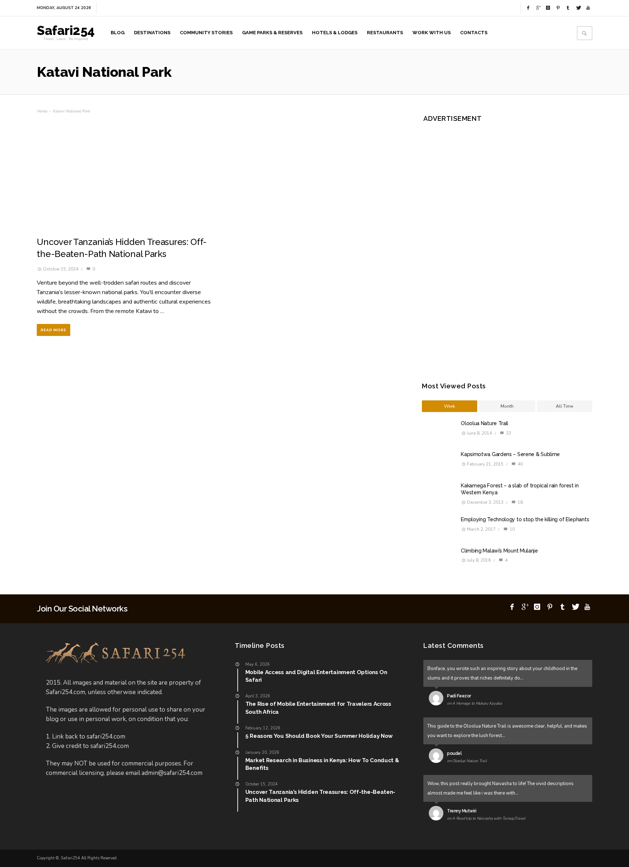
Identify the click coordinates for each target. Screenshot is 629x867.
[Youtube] (588, 8)
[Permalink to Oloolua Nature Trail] (438, 757)
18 (520, 502)
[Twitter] (578, 8)
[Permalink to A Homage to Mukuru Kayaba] (438, 699)
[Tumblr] (568, 8)
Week (449, 406)
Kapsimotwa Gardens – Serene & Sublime (510, 454)
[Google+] (538, 8)
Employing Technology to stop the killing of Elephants (525, 519)
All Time (564, 406)
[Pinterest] (558, 8)
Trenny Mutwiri (461, 810)
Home (42, 111)
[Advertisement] (487, 242)
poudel (454, 753)
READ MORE (53, 330)
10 (512, 529)
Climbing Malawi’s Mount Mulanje (499, 551)
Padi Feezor (459, 695)
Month (507, 406)
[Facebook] (528, 8)
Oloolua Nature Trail (484, 423)
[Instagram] (548, 8)
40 (520, 464)
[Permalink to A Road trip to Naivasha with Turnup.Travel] (438, 814)
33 (508, 433)
